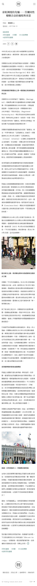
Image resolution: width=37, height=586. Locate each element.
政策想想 (6, 32)
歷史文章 (14, 572)
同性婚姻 (7, 35)
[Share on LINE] (16, 43)
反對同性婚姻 (8, 37)
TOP (32, 581)
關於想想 (6, 572)
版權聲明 (23, 572)
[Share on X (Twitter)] (12, 43)
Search (3, 4)
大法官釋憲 (24, 35)
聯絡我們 (31, 572)
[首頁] (18, 4)
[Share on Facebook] (8, 43)
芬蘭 (15, 35)
